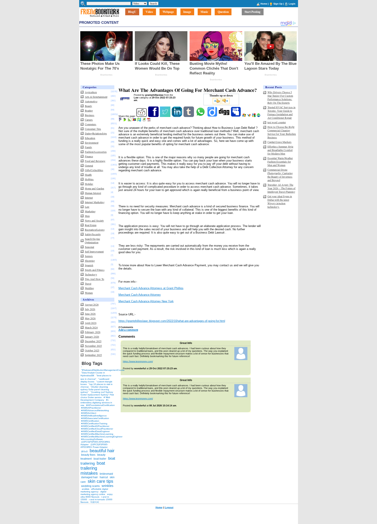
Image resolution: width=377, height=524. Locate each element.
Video (149, 12)
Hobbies (89, 179)
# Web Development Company (95, 398)
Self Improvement (94, 251)
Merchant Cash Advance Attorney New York (146, 301)
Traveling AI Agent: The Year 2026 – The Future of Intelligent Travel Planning (281, 188)
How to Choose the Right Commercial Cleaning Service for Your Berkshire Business (281, 132)
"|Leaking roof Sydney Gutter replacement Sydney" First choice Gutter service (97, 395)
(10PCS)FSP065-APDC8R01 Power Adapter (94, 445)
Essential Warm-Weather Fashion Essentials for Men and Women (280, 161)
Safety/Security (93, 234)
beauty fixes (88, 454)
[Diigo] (212, 116)
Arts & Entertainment (96, 96)
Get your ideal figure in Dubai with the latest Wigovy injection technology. (279, 201)
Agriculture (91, 92)
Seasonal (89, 247)
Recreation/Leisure (95, 229)
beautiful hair (102, 450)
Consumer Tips (93, 129)
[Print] (144, 120)
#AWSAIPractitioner (91, 408)
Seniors (89, 256)
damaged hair (89, 477)
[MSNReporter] (249, 116)
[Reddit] (141, 116)
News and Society (94, 220)
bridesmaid (106, 473)
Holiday (89, 184)
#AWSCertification (90, 421)
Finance (89, 156)
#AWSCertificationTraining (94, 423)
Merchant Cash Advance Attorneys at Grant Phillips (150, 288)
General (89, 165)
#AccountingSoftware (92, 439)
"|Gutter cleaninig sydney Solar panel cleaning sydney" (95, 389)
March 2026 (91, 327)
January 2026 (92, 336)
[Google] (254, 116)
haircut (104, 477)
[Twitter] (165, 116)
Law (87, 206)
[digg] (224, 116)
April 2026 (90, 323)
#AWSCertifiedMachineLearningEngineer (101, 436)
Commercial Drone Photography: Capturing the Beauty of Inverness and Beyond (280, 175)
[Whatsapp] (200, 116)
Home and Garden (94, 188)
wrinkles (107, 486)
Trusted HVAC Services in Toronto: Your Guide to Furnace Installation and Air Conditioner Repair (281, 112)
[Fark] (120, 120)
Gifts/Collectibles (94, 170)
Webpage (168, 12)
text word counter (276, 122)
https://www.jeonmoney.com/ (138, 361)
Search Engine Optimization (92, 240)
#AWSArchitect (88, 413)
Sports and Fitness (95, 269)
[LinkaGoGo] (135, 120)
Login (292, 3)
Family (88, 147)
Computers (90, 124)
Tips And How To (94, 279)
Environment (91, 142)
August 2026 (92, 304)
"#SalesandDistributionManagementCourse (103, 370)
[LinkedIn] (177, 116)
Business (89, 115)
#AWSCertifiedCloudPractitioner (97, 429)
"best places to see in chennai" (96, 377)
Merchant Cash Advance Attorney (139, 294)
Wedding (89, 288)
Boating (89, 110)
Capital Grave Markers (279, 142)
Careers (89, 119)
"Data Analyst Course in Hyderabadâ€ (93, 374)
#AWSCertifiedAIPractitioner (95, 426)
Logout (169, 507)
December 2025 (93, 341)
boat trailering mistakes (93, 468)
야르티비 (94, 502)
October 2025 (92, 350)
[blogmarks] (125, 120)
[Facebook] (153, 116)
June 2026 (90, 313)
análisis (85, 489)
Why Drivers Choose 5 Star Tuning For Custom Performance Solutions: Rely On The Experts (280, 97)
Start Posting (252, 12)
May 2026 (90, 318)
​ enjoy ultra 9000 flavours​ (97, 495)
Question (223, 12)
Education (90, 138)
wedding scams (90, 486)
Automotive (91, 101)
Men (87, 216)
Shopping (90, 260)
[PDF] (149, 120)
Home (263, 3)
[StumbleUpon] (259, 116)
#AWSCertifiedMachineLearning (97, 434)
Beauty (88, 106)
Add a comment (128, 330)
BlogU (132, 12)
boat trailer (100, 458)
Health (88, 174)
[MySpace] (236, 116)
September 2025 (93, 355)
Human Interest (93, 193)
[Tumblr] (189, 116)
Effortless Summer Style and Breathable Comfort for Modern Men (280, 150)
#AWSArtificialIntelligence (94, 415)
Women (89, 292)
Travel (88, 283)
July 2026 (90, 309)
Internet (89, 197)
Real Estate (90, 225)
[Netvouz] (139, 120)
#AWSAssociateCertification (95, 418)
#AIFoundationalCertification (100, 405)
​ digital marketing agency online (93, 492)
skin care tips (100, 481)
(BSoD (84, 451)
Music (204, 12)
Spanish (89, 265)
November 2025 (93, 345)
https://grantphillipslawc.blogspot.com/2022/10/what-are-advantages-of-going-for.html (171, 321)
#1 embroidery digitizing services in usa (96, 402)
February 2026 (93, 332)
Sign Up (278, 3)
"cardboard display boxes (95, 380)
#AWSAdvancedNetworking (95, 410)
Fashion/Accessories (96, 151)
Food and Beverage (95, 161)
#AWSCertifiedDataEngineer (95, 431)
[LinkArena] (130, 120)
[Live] (244, 116)
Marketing (90, 211)
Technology (91, 274)
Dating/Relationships (96, 133)
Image (187, 12)
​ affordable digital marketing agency (94, 490)
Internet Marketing (95, 202)
